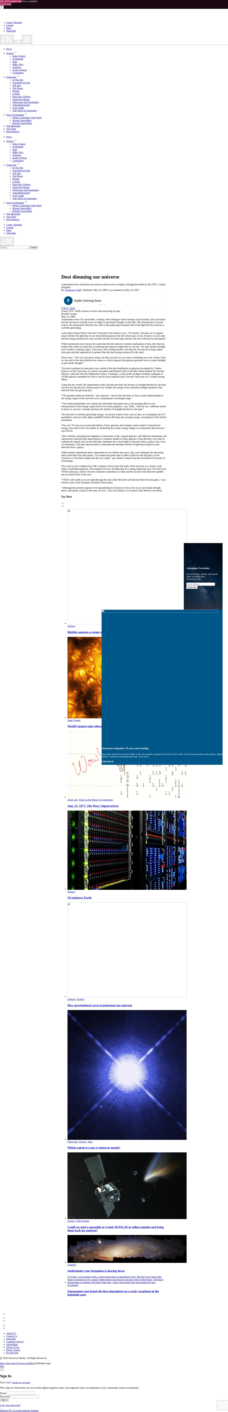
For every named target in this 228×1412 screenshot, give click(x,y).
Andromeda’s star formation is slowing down (96, 1270)
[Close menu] (27, 39)
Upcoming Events (21, 82)
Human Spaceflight (21, 120)
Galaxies (16, 67)
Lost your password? (10, 1405)
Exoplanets (17, 59)
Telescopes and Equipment (25, 102)
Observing (11, 77)
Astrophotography (21, 105)
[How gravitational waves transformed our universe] (127, 996)
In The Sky (17, 80)
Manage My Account (10, 1410)
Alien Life (72, 800)
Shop (8, 28)
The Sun (16, 85)
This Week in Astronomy (24, 110)
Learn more (5, 4)
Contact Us (11, 1336)
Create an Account (21, 1382)
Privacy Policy (13, 1350)
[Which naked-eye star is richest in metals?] (127, 1139)
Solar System (18, 56)
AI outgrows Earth (79, 897)
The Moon (17, 88)
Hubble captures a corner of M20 (88, 632)
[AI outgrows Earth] (127, 889)
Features (71, 999)
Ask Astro (11, 128)
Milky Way (17, 64)
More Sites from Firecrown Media (17, 1363)
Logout (9, 25)
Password (4, 1396)
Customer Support (30, 1410)
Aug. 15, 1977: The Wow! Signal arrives (92, 805)
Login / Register (14, 22)
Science (10, 53)
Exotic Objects (19, 70)
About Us (11, 1333)
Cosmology (18, 72)
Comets (16, 94)
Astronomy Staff (73, 290)
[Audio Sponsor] (134, 301)
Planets (15, 91)
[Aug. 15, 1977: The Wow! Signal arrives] (127, 797)
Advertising (12, 1344)
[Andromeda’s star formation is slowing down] (127, 1262)
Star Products (12, 131)
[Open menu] (17, 42)
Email (3, 1393)
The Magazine (13, 126)
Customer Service (15, 1341)
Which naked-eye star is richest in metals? (93, 1147)
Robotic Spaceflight (22, 123)
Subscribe (11, 31)
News (9, 49)
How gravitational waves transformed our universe (99, 1005)
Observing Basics (21, 99)
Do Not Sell (12, 1353)
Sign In (4, 1400)
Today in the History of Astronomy (96, 800)
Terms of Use (12, 1347)
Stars (14, 61)
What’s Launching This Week (27, 117)
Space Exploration (15, 115)
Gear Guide (18, 107)
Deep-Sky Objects (21, 96)
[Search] (7, 39)
